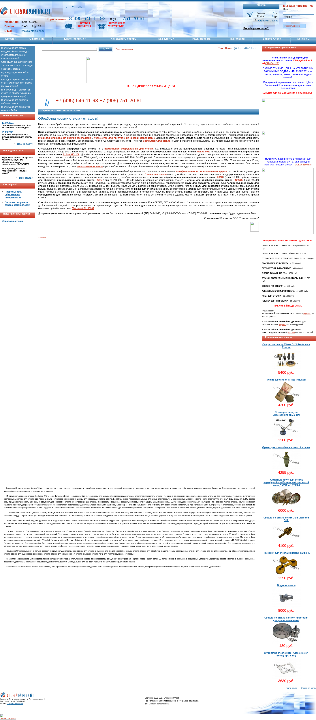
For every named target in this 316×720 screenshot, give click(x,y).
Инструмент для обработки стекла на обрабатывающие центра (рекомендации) (16, 93)
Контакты (303, 38)
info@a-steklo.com (32, 30)
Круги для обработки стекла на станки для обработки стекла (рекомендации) (17, 82)
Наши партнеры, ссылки (16, 214)
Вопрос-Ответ (272, 38)
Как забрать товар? (123, 38)
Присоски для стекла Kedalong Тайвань (286, 552)
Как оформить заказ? (256, 28)
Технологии (237, 38)
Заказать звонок (292, 26)
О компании (37, 38)
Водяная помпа (286, 585)
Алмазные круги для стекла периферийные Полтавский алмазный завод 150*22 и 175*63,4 (286, 482)
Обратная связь (308, 688)
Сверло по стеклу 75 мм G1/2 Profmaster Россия (286, 346)
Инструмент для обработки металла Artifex (15, 109)
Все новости (25, 143)
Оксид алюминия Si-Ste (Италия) (286, 379)
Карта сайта (291, 688)
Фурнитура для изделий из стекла (15, 74)
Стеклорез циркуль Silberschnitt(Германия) (286, 413)
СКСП (220, 177)
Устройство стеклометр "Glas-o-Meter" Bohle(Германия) (286, 654)
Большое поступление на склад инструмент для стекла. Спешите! (17, 137)
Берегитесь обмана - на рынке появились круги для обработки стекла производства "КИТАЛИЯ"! (17, 160)
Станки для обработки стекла (16, 62)
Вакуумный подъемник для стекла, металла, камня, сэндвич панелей (15, 55)
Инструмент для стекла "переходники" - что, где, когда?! (14, 170)
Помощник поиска (124, 49)
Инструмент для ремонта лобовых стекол (14, 102)
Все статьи (26, 177)
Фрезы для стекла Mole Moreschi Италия (286, 447)
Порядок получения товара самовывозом (17, 203)
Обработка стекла (12, 221)
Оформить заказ (268, 20)
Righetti (307, 314)
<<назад (42, 237)
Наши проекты (201, 38)
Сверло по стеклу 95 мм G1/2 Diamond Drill (286, 519)
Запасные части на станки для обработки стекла (17, 67)
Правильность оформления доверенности (13, 194)
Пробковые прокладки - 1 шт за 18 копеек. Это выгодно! (16, 126)
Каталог (10, 38)
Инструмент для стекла (13, 48)
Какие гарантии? (75, 38)
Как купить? (166, 38)
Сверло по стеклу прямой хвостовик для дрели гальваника (286, 619)
